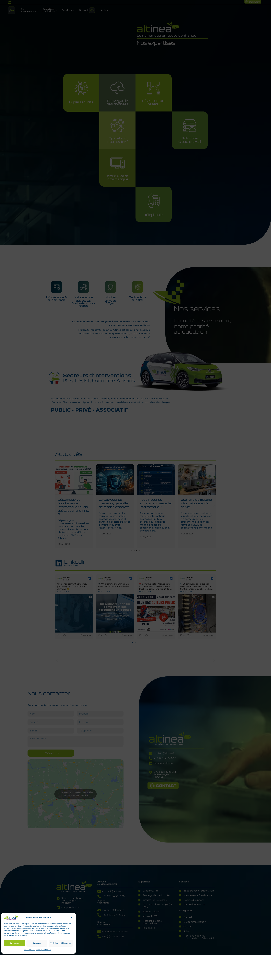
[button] (71, 917)
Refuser (37, 943)
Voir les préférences (60, 943)
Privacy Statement (43, 950)
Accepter (14, 943)
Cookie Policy (29, 950)
